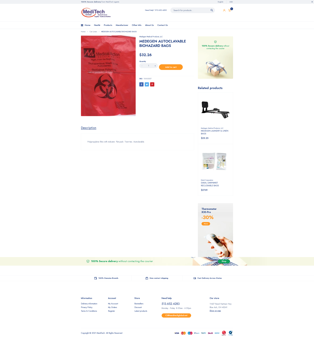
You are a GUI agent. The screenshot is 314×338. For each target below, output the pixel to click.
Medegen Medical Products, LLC (151, 36)
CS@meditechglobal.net (176, 315)
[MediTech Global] (96, 12)
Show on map (215, 310)
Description (88, 128)
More (206, 224)
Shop (224, 261)
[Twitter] (147, 84)
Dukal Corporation (207, 180)
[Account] (224, 10)
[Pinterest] (152, 84)
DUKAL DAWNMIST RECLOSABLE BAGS (210, 184)
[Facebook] (141, 84)
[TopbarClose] (312, 2)
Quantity (142, 61)
